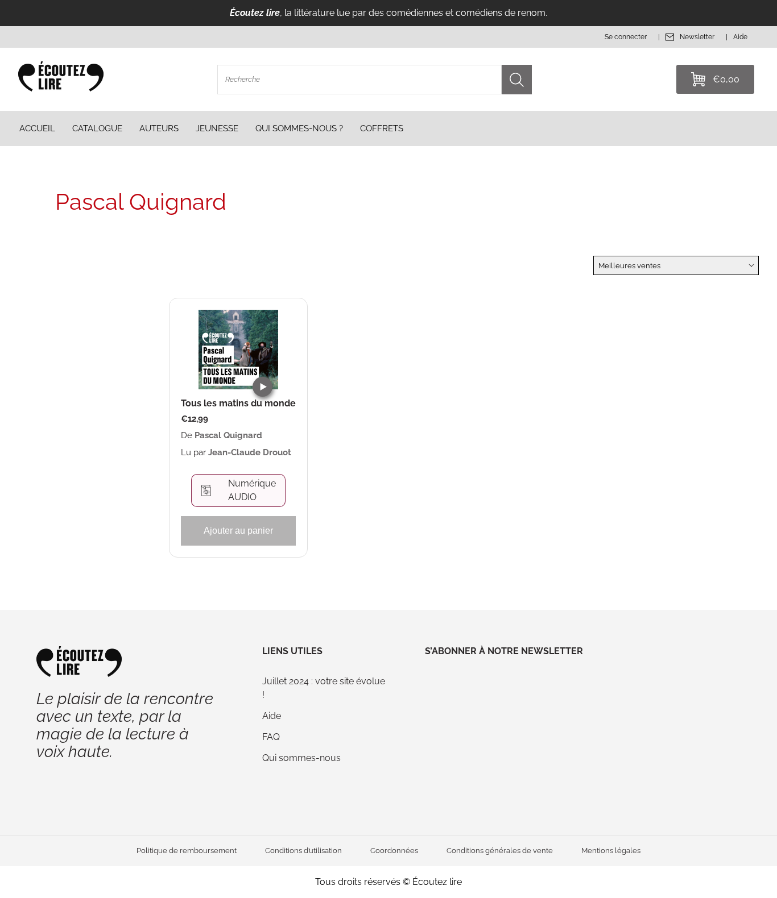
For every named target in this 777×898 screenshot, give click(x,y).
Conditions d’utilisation (303, 850)
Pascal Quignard (228, 435)
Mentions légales (610, 850)
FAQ (271, 736)
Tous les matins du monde (238, 403)
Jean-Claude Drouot (249, 452)
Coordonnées (394, 850)
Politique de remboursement (187, 850)
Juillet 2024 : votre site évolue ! (323, 688)
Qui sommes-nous (301, 758)
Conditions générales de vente (500, 850)
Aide (271, 715)
